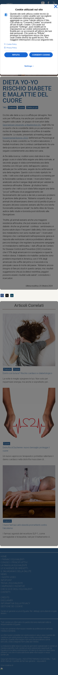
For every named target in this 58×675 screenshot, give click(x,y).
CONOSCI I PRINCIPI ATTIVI (14, 562)
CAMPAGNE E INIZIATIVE (13, 586)
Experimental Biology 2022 (15, 138)
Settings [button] (29, 66)
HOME (4, 556)
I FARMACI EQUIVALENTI (12, 559)
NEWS (4, 574)
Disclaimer (7, 600)
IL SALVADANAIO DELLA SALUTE (16, 571)
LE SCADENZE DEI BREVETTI (14, 568)
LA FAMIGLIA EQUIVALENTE (14, 565)
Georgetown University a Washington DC (22, 125)
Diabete (12, 107)
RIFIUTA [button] (16, 55)
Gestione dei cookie (12, 606)
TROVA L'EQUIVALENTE (12, 583)
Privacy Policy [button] (11, 48)
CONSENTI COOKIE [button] (41, 55)
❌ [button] (56, 6)
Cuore (21, 107)
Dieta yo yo (32, 107)
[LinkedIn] (12, 295)
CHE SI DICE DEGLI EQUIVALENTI (16, 589)
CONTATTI (6, 592)
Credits (5, 597)
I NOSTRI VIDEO (8, 577)
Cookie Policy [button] (11, 44)
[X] (7, 295)
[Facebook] (2, 295)
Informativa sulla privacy (15, 603)
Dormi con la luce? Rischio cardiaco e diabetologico (27, 373)
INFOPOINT (6, 580)
